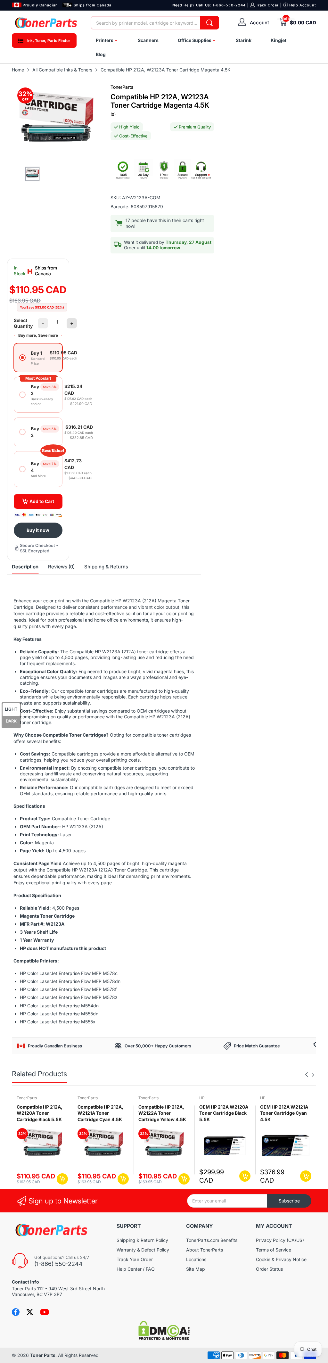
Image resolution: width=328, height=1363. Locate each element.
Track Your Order (135, 1259)
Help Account (302, 5)
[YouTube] (44, 1312)
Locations (196, 1259)
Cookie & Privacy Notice (281, 1259)
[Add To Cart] (62, 1179)
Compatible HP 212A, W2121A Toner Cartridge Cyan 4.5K (100, 1113)
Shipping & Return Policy (142, 1240)
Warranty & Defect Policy (143, 1249)
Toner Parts (42, 1355)
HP (202, 1097)
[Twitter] (30, 1312)
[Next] (306, 1074)
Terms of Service (273, 1249)
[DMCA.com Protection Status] (164, 1338)
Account (259, 23)
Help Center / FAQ (136, 1269)
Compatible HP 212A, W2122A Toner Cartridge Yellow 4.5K (162, 1113)
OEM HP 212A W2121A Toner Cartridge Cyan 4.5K (284, 1113)
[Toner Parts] (46, 22)
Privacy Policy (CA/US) (280, 1240)
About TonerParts (204, 1249)
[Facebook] (16, 1312)
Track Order (267, 5)
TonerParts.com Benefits (211, 1240)
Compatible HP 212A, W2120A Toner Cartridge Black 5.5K (39, 1113)
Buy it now (38, 530)
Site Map (195, 1269)
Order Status (269, 1269)
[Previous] (313, 1074)
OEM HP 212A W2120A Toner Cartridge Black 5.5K (223, 1113)
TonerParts (122, 87)
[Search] (209, 22)
